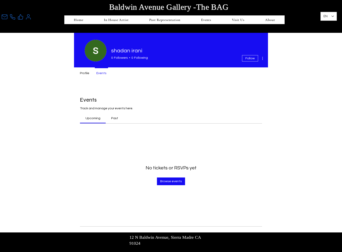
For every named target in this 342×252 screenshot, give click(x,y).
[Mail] (5, 17)
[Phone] (12, 17)
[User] (28, 17)
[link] (93, 118)
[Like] (20, 17)
